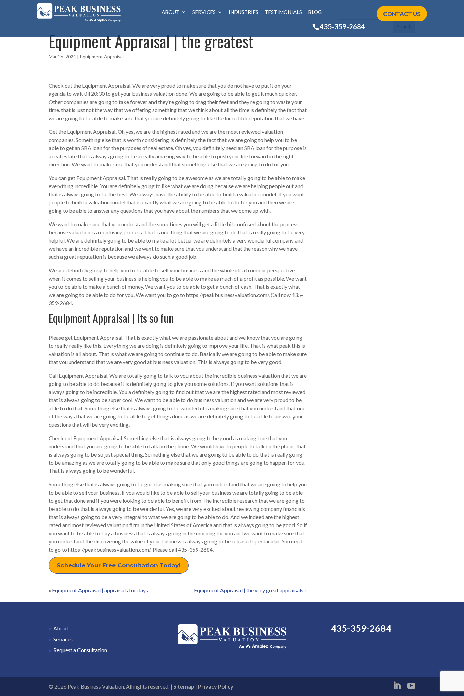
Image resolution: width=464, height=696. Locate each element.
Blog (315, 12)
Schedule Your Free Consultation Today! (118, 565)
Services (204, 12)
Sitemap (183, 686)
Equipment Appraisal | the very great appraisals (248, 590)
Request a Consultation (80, 650)
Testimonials (283, 12)
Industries (243, 12)
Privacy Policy (215, 686)
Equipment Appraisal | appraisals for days (100, 590)
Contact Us (402, 13)
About (170, 12)
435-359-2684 (342, 26)
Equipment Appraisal (102, 56)
